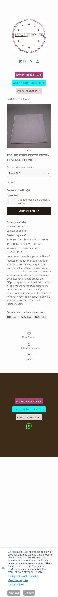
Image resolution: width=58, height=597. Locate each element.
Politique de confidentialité (23, 576)
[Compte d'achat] (37, 61)
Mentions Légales (18, 580)
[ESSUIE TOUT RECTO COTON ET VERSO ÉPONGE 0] (29, 126)
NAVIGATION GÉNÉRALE (29, 74)
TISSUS (25, 98)
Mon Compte (29, 337)
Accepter (14, 592)
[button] (31, 62)
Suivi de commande (29, 348)
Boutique (12, 98)
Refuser (29, 592)
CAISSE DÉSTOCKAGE (29, 90)
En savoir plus (16, 584)
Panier (28, 359)
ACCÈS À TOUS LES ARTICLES (29, 82)
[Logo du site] (29, 35)
